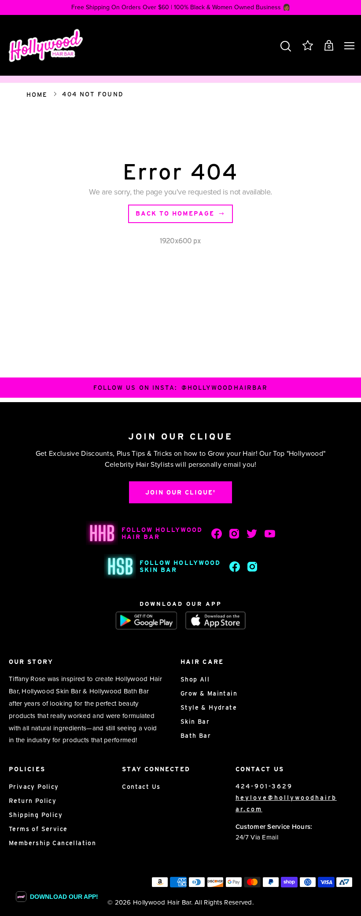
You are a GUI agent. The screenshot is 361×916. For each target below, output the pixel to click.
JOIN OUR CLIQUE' (180, 492)
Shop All (195, 679)
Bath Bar (195, 735)
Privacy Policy (34, 786)
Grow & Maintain (208, 693)
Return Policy (32, 800)
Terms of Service (38, 828)
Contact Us (141, 786)
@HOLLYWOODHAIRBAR (224, 387)
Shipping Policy (36, 814)
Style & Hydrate (208, 707)
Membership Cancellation (52, 842)
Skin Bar (195, 721)
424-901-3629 (264, 786)
